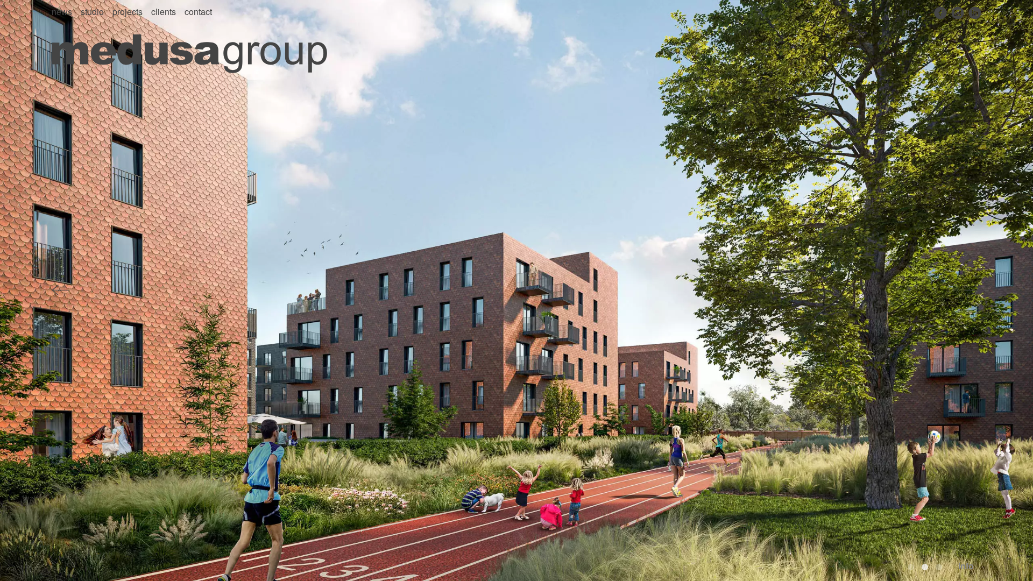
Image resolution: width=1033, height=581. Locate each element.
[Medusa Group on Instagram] (957, 13)
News (62, 11)
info (966, 565)
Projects (127, 11)
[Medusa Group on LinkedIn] (974, 13)
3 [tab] (939, 567)
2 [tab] (925, 567)
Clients (163, 11)
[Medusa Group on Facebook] (940, 13)
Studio (92, 11)
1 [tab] (911, 567)
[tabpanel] (516, 290)
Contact (198, 11)
